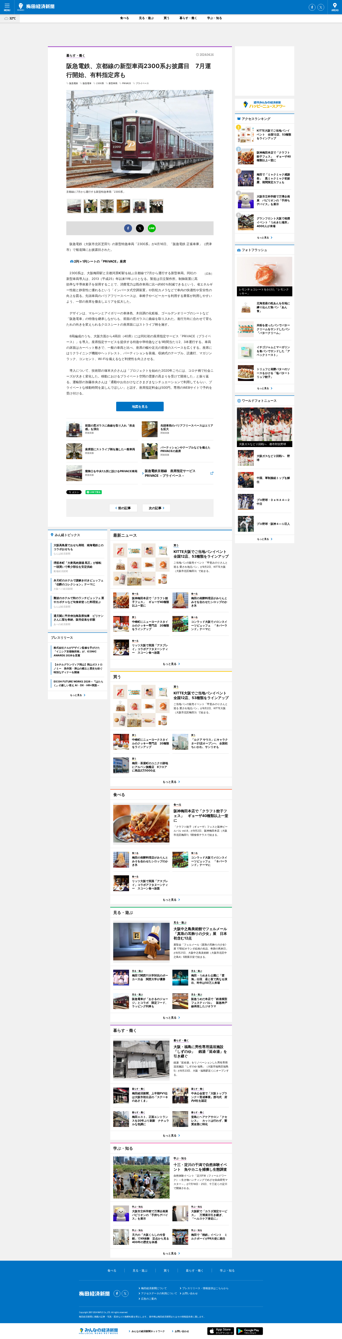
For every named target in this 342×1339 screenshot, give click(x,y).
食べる (124, 18)
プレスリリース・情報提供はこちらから (205, 1288)
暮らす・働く (188, 18)
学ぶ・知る (214, 18)
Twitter (320, 7)
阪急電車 (87, 83)
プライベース (142, 83)
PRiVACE (126, 83)
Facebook (312, 7)
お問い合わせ (190, 1293)
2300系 (100, 83)
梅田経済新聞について (154, 1288)
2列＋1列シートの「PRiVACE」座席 (100, 261)
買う (167, 18)
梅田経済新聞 (35, 7)
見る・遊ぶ (146, 18)
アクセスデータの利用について (159, 1293)
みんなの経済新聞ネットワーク (98, 1331)
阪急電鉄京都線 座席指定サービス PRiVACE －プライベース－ (172, 473)
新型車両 (113, 83)
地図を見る (140, 406)
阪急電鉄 (73, 83)
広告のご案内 (149, 1298)
